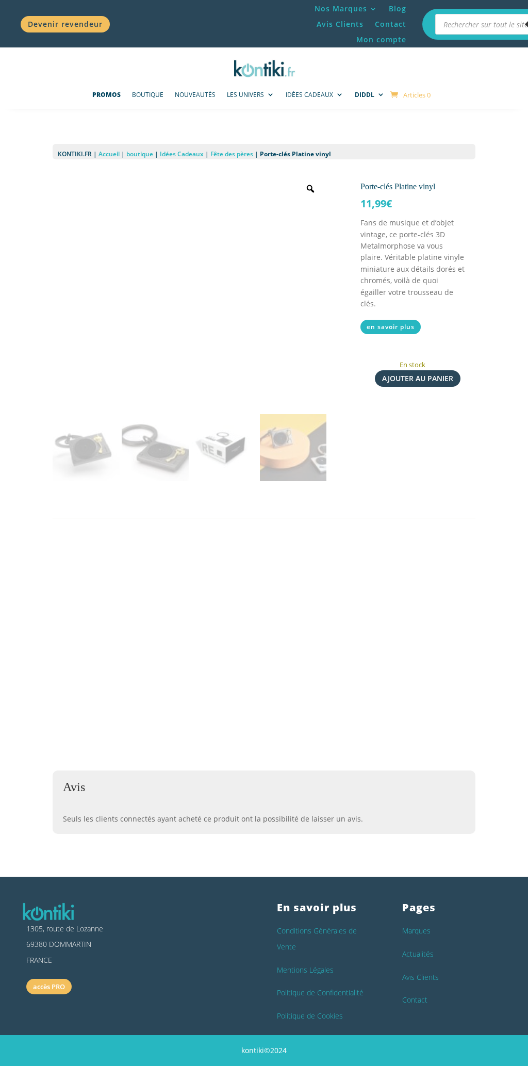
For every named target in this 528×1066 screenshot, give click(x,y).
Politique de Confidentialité (320, 992)
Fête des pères (231, 154)
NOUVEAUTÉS (195, 94)
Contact (390, 25)
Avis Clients (340, 25)
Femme (151, 679)
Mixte (203, 679)
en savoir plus (391, 326)
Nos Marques (341, 9)
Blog (397, 9)
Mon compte (381, 40)
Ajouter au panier (417, 378)
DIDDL (364, 94)
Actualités (418, 954)
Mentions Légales (305, 970)
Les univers (245, 94)
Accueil (109, 154)
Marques (416, 931)
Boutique (147, 94)
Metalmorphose (165, 661)
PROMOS (106, 94)
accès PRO (49, 986)
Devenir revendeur (65, 24)
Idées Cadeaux (309, 94)
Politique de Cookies (310, 1016)
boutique (139, 154)
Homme (179, 679)
